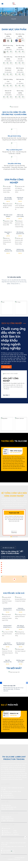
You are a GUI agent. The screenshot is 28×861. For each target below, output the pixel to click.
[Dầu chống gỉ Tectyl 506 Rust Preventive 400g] (20, 619)
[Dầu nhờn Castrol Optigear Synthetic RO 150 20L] (8, 208)
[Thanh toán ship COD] (14, 680)
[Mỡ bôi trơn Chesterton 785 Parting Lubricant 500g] (8, 242)
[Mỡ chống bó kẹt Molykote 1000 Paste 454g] (20, 636)
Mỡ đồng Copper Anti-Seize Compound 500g (20, 661)
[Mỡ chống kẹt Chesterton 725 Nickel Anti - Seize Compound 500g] (20, 225)
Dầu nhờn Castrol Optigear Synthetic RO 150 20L (8, 217)
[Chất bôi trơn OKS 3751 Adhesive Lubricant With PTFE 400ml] (20, 190)
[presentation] (1, 683)
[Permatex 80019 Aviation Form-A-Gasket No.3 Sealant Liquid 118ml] (7, 601)
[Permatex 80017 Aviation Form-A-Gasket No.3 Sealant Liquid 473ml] (7, 619)
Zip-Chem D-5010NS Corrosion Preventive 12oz (7, 644)
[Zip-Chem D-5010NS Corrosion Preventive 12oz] (7, 636)
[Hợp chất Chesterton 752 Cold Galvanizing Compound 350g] (7, 653)
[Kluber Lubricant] (21, 424)
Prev (3, 308)
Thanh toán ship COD (9, 685)
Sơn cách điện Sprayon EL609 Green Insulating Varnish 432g (8, 200)
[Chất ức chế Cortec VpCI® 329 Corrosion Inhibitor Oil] (20, 208)
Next (25, 308)
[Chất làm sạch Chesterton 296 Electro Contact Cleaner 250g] (20, 242)
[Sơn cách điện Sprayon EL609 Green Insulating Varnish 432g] (8, 190)
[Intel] (7, 308)
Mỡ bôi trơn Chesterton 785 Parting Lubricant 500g (8, 252)
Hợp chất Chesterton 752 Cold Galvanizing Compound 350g (7, 662)
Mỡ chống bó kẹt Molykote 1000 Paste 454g (20, 644)
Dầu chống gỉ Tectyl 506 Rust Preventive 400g (20, 627)
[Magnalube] (7, 424)
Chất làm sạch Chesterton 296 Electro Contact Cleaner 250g (20, 252)
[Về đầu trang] (25, 855)
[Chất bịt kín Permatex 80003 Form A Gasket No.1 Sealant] (20, 601)
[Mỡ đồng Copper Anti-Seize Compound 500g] (20, 653)
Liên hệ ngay (6, 367)
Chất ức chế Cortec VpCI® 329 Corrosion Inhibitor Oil (20, 217)
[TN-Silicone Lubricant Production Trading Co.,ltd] (14, 3)
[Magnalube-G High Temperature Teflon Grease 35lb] (8, 225)
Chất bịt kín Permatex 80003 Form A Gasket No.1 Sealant (20, 610)
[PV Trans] (21, 308)
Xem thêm (10, 395)
